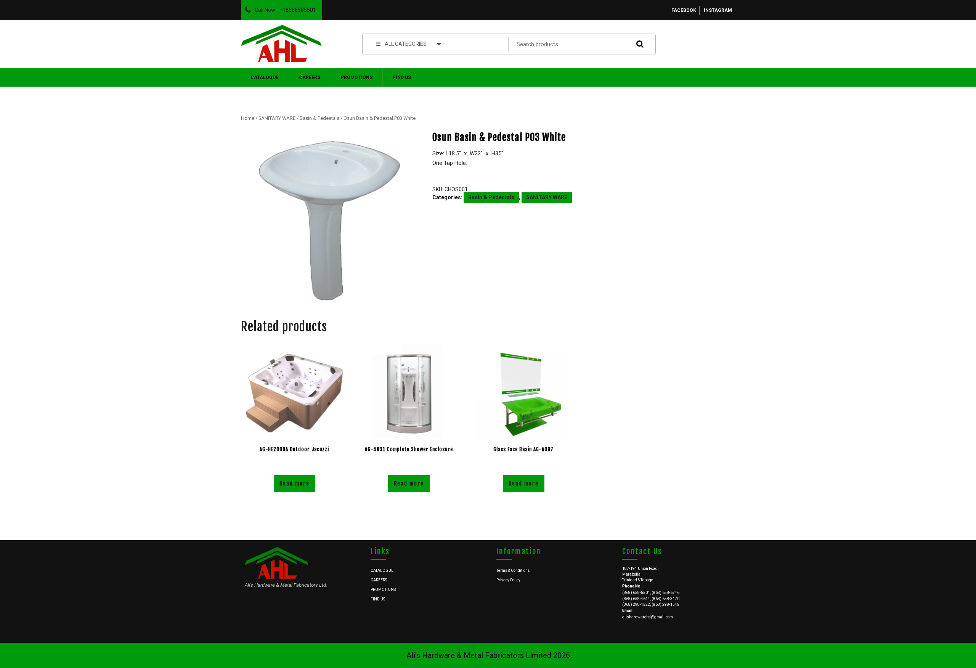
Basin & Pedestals (319, 118)
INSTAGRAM (718, 10)
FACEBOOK (683, 10)
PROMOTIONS (356, 77)
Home (247, 118)
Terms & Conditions (513, 570)
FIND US (402, 77)
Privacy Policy (508, 580)
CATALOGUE (264, 77)
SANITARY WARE (276, 118)
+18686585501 (296, 8)
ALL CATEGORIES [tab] (406, 44)
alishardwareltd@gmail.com (647, 617)
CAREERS (309, 77)
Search (638, 44)
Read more (294, 483)
